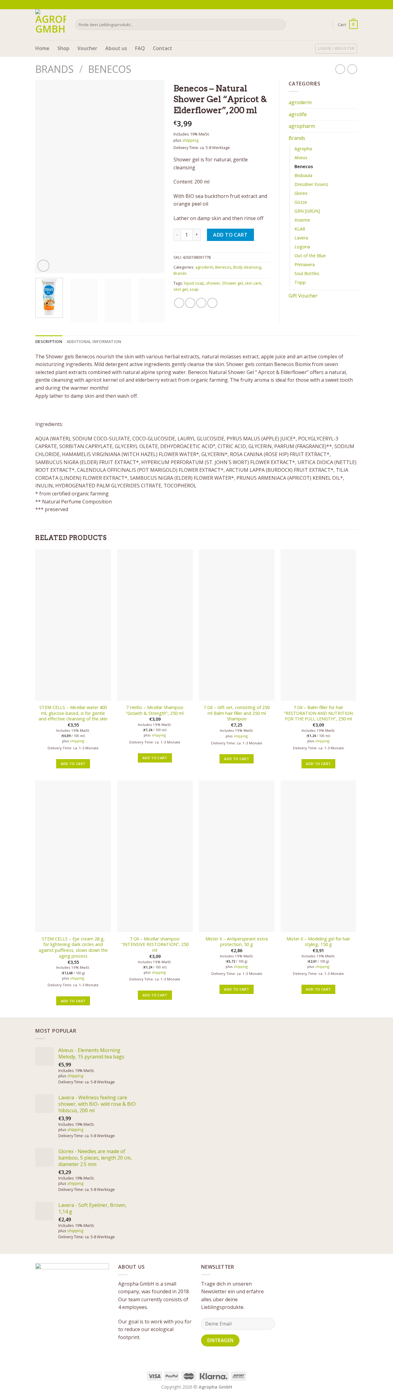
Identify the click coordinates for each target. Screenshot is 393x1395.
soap (194, 289)
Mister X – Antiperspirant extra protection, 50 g (236, 942)
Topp (300, 282)
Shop (63, 48)
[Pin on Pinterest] (212, 303)
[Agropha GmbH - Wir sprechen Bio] (50, 24)
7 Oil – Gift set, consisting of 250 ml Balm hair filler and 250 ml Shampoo (237, 713)
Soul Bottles (306, 273)
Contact (162, 48)
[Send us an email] (354, 4)
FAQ (140, 48)
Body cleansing (247, 267)
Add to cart (230, 234)
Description (48, 341)
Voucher (87, 48)
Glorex (301, 193)
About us (116, 48)
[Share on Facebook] (179, 303)
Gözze (300, 202)
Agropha (303, 149)
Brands (54, 69)
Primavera (304, 264)
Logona (302, 247)
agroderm (204, 267)
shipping (190, 140)
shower (213, 283)
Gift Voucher (303, 295)
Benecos (109, 69)
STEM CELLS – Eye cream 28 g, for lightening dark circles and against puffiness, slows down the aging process (73, 947)
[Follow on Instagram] (349, 4)
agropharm (302, 126)
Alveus (300, 157)
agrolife (298, 114)
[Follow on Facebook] (343, 4)
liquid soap (194, 283)
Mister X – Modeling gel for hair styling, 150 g (318, 942)
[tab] (48, 341)
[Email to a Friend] (201, 303)
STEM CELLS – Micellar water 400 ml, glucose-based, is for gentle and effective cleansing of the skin (73, 713)
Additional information (94, 341)
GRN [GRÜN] (307, 211)
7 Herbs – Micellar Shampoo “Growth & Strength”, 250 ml (155, 710)
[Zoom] (43, 266)
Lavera (301, 238)
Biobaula (303, 175)
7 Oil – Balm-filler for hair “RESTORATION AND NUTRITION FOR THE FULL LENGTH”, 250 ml (318, 713)
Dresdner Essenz (311, 184)
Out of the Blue (310, 255)
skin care (253, 283)
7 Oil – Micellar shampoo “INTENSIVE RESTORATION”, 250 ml (155, 944)
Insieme (302, 220)
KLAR (299, 229)
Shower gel (232, 283)
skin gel (180, 289)
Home (42, 48)
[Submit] (280, 24)
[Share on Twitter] (190, 303)
